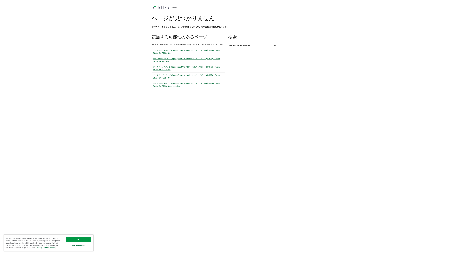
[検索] (275, 45)
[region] (48, 243)
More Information (78, 245)
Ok (79, 239)
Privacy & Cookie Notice (46, 248)
